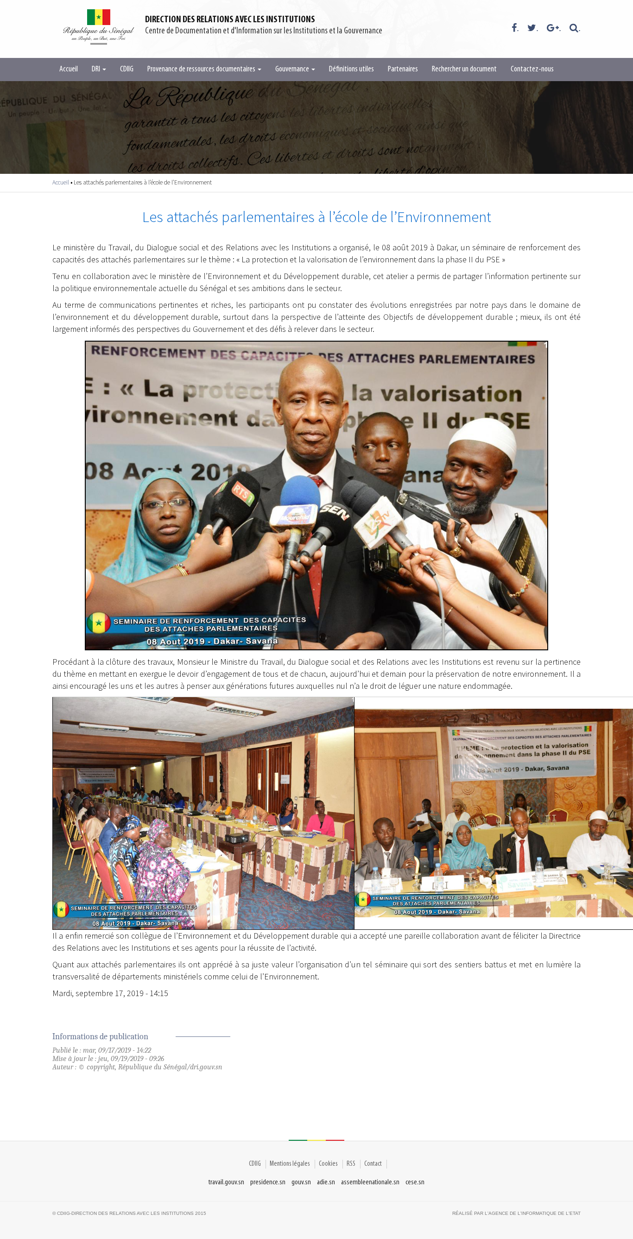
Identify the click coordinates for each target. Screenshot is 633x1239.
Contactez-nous (532, 69)
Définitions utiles (351, 69)
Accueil (68, 69)
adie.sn (326, 1182)
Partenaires (403, 69)
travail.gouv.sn (226, 1182)
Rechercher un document (464, 69)
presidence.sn (267, 1182)
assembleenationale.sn (370, 1182)
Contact (373, 1164)
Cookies (328, 1164)
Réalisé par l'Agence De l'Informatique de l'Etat (516, 1213)
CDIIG (126, 69)
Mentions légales (290, 1164)
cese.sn (414, 1182)
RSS (351, 1164)
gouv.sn (301, 1182)
